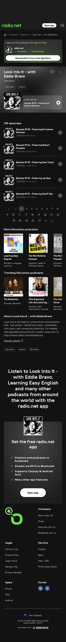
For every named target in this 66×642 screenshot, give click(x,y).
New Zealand (35, 615)
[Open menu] (62, 25)
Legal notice (11, 561)
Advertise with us (46, 527)
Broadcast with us (47, 533)
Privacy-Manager (13, 572)
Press (41, 521)
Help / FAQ (43, 561)
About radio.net (45, 515)
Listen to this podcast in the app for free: (26, 43)
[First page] (9, 209)
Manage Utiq (11, 567)
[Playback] (58, 103)
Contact (42, 549)
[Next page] (45, 220)
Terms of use (11, 549)
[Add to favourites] (52, 71)
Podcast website (12, 341)
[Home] (5, 34)
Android (9, 600)
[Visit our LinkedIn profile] (40, 588)
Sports (22, 87)
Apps (40, 555)
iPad (7, 595)
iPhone (8, 589)
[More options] (60, 72)
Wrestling (34, 350)
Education (9, 87)
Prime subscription (47, 567)
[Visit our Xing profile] (47, 588)
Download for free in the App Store (33, 58)
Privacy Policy (12, 555)
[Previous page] (15, 209)
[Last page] (52, 220)
